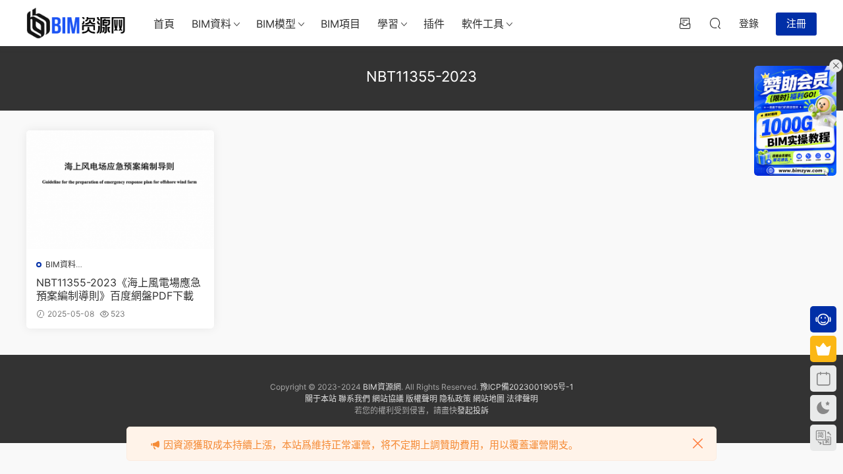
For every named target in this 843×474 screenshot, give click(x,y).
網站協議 (388, 399)
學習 (387, 23)
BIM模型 (276, 23)
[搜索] (715, 23)
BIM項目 (340, 23)
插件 (434, 23)
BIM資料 (211, 23)
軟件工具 (483, 23)
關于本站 (321, 399)
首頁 (164, 23)
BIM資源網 (382, 387)
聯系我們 (354, 399)
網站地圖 (488, 399)
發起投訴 (473, 410)
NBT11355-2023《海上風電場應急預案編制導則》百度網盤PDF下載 (118, 289)
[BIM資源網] (75, 23)
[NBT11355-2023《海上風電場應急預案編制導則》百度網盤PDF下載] (120, 189)
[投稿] (685, 23)
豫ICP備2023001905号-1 (527, 387)
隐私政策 (455, 399)
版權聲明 (421, 399)
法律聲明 (522, 399)
